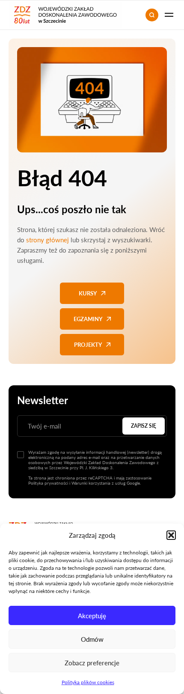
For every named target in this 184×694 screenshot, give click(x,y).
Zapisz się (143, 426)
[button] (171, 535)
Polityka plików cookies (88, 682)
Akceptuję (92, 616)
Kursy (88, 293)
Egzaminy (88, 319)
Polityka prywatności (48, 483)
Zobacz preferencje (92, 663)
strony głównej (47, 240)
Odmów (92, 639)
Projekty (88, 344)
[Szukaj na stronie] (151, 15)
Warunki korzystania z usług (98, 483)
